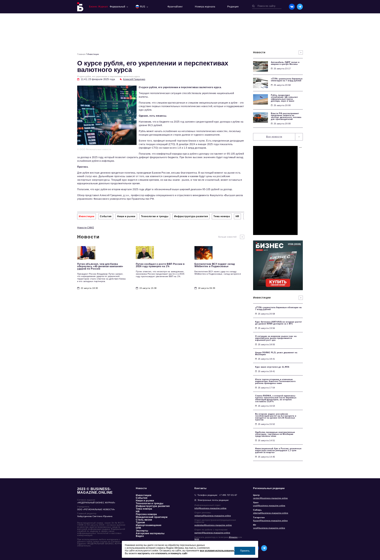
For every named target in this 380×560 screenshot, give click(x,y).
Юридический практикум (151, 517)
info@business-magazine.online (210, 508)
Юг (254, 525)
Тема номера (144, 508)
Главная (81, 54)
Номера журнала (205, 6)
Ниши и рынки (145, 500)
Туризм (140, 522)
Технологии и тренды (149, 503)
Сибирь (257, 510)
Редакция (233, 6)
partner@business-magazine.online (212, 533)
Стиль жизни (144, 519)
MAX (196, 539)
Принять (245, 550)
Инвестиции (93, 54)
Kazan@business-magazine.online (270, 520)
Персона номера (146, 514)
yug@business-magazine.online (269, 528)
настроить (144, 553)
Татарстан (259, 517)
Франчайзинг (175, 6)
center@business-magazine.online (270, 498)
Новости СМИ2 (85, 227)
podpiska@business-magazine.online (213, 525)
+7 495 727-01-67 (228, 495)
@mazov (233, 537)
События (141, 498)
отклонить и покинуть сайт (171, 553)
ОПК (138, 528)
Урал (255, 502)
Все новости (274, 136)
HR (138, 511)
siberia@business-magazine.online (270, 513)
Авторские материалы (150, 533)
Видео (140, 536)
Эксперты (142, 530)
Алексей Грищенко (134, 79)
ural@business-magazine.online (269, 505)
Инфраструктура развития (153, 506)
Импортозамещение (148, 525)
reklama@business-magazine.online (212, 515)
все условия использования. (217, 550)
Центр (256, 495)
